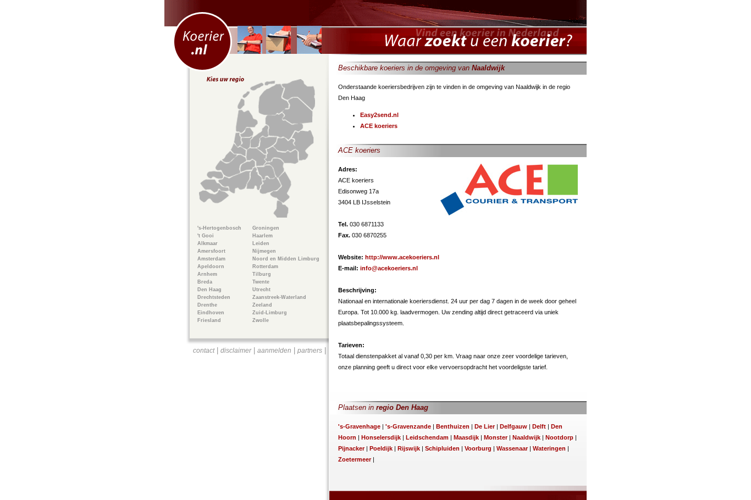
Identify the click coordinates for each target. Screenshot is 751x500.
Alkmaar (207, 243)
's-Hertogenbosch (219, 228)
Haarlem (262, 235)
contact (203, 350)
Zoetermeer (354, 459)
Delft (539, 426)
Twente (260, 282)
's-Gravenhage (359, 426)
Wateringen (549, 448)
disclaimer (235, 350)
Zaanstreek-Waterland (279, 297)
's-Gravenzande (408, 426)
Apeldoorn (210, 266)
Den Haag (209, 289)
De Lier (484, 426)
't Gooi (205, 235)
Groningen (265, 228)
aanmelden (274, 350)
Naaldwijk (526, 437)
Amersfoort (211, 251)
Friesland (209, 320)
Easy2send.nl (379, 115)
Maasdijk (466, 437)
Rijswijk (408, 448)
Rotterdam (265, 266)
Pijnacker (351, 448)
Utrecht (261, 289)
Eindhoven (210, 312)
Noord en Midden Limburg (285, 259)
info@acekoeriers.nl (389, 268)
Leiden (260, 243)
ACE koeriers (378, 126)
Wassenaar (512, 448)
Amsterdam (211, 259)
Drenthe (207, 305)
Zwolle (260, 320)
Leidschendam (427, 437)
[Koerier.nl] (375, 27)
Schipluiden (442, 448)
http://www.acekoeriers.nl (402, 257)
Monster (495, 437)
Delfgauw (513, 426)
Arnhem (207, 274)
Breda (204, 282)
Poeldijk (381, 448)
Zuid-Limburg (269, 312)
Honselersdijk (381, 437)
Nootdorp (559, 437)
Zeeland (262, 305)
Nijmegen (264, 251)
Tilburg (261, 274)
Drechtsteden (213, 297)
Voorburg (478, 448)
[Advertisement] (259, 421)
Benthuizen (453, 426)
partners (309, 350)
